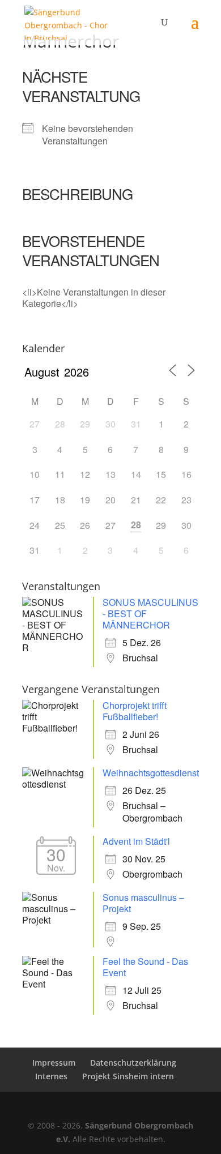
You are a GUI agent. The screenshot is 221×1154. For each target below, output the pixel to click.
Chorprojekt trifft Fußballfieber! (135, 711)
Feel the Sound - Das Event (145, 967)
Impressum (53, 1062)
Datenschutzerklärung (133, 1062)
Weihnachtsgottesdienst (151, 772)
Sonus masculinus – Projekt (143, 903)
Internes (51, 1076)
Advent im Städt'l (136, 841)
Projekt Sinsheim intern (128, 1076)
